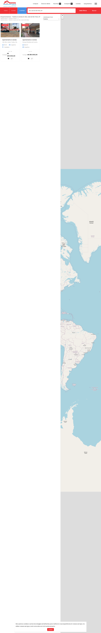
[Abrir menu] (95, 3)
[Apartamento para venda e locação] (10, 232)
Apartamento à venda (9, 40)
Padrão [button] (45, 19)
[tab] (5, 10)
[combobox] (52, 10)
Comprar (35, 3)
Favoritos (56, 4)
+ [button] (62, 16)
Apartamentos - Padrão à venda (9, 18)
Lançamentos (88, 3)
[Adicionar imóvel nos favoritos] (8, 58)
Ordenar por (48, 17)
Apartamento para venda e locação (14, 242)
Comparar (68, 4)
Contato (78, 3)
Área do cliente (45, 3)
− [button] (62, 18)
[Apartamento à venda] (10, 30)
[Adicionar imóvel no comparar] (11, 58)
